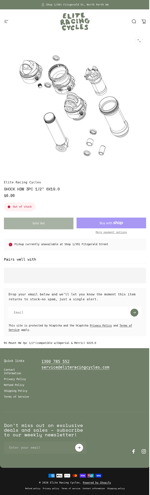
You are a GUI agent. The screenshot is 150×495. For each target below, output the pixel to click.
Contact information (94, 488)
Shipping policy (116, 488)
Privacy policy (51, 488)
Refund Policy (14, 384)
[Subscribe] (134, 313)
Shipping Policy (15, 390)
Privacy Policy (101, 325)
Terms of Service (16, 396)
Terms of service (71, 488)
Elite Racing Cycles (22, 182)
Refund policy (32, 488)
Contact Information (12, 371)
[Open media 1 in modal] (139, 41)
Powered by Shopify (97, 482)
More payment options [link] (111, 232)
